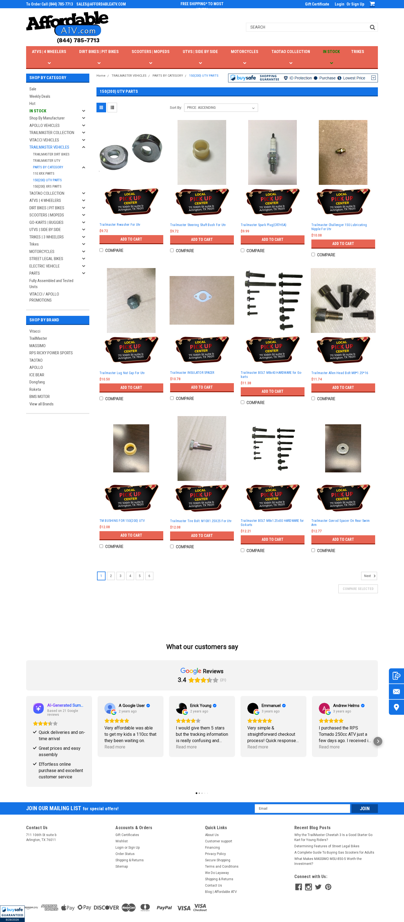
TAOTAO (36, 360)
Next (368, 576)
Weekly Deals (39, 96)
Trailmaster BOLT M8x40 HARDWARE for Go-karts (271, 375)
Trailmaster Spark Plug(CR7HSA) (264, 225)
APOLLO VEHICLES (44, 125)
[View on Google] (109, 708)
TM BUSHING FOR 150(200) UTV (122, 521)
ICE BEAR (36, 374)
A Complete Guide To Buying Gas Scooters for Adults (334, 852)
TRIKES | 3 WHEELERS (46, 237)
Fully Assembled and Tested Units (51, 283)
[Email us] (396, 691)
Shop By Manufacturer (47, 118)
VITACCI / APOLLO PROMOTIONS (44, 297)
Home (101, 75)
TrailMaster (38, 338)
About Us (212, 835)
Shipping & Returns (129, 860)
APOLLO (36, 367)
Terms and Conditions (222, 866)
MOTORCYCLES (244, 51)
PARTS (34, 273)
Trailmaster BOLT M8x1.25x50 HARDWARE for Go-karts (272, 523)
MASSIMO (37, 345)
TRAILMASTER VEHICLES (49, 147)
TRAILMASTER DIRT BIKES (51, 154)
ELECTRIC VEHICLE (44, 266)
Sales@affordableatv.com (101, 4)
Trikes (34, 244)
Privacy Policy (215, 854)
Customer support (218, 841)
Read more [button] (114, 747)
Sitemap (121, 866)
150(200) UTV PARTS (47, 180)
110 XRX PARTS (43, 173)
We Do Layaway (217, 873)
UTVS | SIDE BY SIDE (200, 51)
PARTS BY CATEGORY (48, 167)
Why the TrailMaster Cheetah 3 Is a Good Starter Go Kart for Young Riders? (333, 837)
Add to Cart (131, 239)
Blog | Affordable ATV (221, 892)
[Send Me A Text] (396, 675)
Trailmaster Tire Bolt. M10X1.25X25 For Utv (201, 521)
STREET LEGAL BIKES (46, 258)
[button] (12, 914)
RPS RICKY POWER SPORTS (51, 352)
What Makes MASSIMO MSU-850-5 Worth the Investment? (328, 861)
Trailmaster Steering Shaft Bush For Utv (198, 225)
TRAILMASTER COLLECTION (51, 132)
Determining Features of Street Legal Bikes (326, 846)
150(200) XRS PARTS (47, 186)
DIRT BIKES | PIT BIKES (99, 51)
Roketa (35, 389)
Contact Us (213, 885)
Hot (32, 103)
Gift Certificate (317, 4)
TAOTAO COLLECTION (291, 51)
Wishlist (121, 841)
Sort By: (176, 107)
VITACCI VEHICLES (44, 140)
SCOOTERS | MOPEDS (151, 51)
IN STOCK (331, 51)
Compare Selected (358, 589)
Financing (212, 847)
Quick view (131, 179)
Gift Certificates (127, 835)
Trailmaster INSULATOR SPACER (192, 373)
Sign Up (357, 4)
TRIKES (357, 51)
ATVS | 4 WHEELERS (49, 51)
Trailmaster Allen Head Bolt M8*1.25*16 (339, 373)
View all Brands (41, 404)
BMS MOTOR (39, 396)
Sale (32, 89)
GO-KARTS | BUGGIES (46, 222)
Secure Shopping (217, 860)
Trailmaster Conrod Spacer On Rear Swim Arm (340, 523)
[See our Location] (396, 707)
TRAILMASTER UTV (46, 160)
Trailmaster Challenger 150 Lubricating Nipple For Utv (339, 227)
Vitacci (34, 331)
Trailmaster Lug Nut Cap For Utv (122, 373)
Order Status (125, 854)
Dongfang (37, 382)
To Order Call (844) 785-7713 (49, 4)
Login (339, 4)
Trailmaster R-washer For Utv (119, 225)
